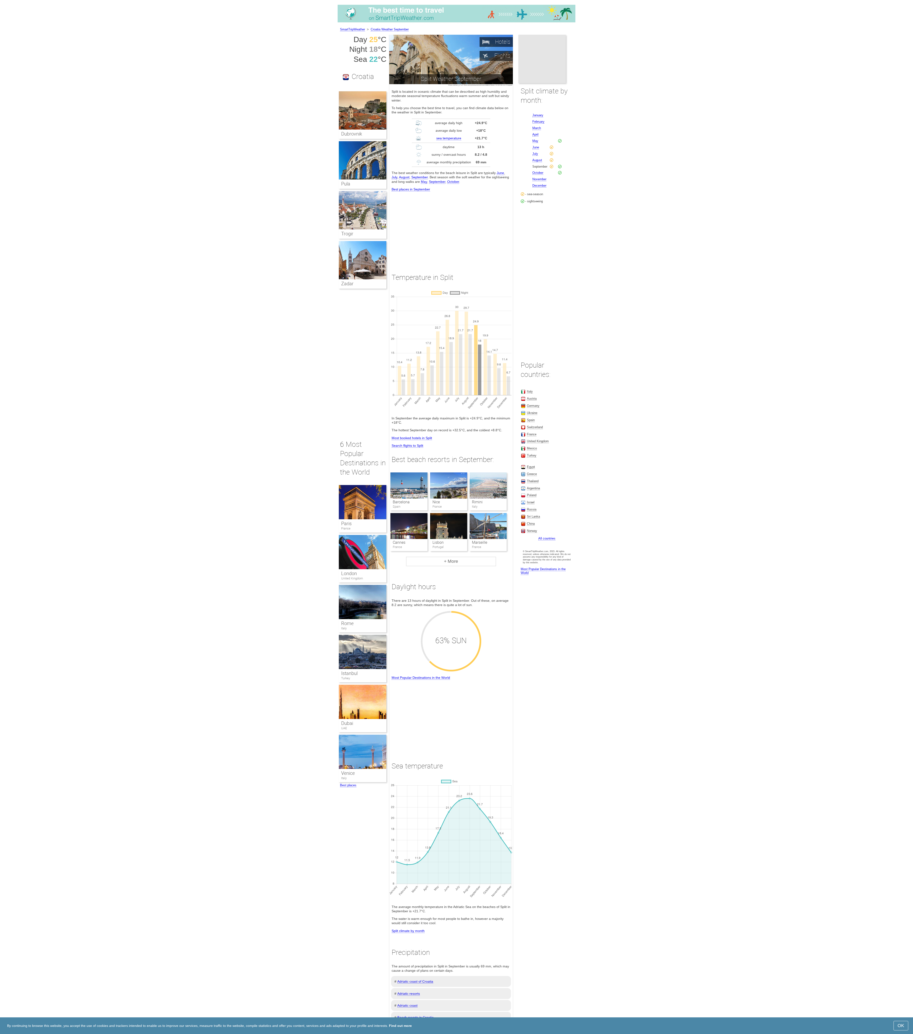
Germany (533, 406)
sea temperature (448, 138)
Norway (532, 531)
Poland (531, 495)
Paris (346, 523)
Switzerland (535, 427)
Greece (532, 474)
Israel (530, 502)
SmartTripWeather (352, 29)
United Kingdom (352, 578)
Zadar (347, 283)
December (539, 185)
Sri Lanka (533, 516)
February (538, 121)
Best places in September (411, 189)
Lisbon (438, 542)
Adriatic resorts (408, 993)
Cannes (399, 542)
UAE (344, 728)
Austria (532, 398)
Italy (344, 628)
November (539, 179)
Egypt (531, 467)
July (394, 177)
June (500, 173)
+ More (451, 561)
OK (901, 1025)
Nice (436, 502)
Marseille (479, 542)
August (404, 177)
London (349, 573)
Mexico (532, 448)
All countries (546, 538)
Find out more (400, 1026)
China (531, 523)
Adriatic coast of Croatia (415, 981)
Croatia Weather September (390, 29)
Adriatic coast (407, 1005)
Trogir (347, 234)
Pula (345, 184)
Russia (531, 509)
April (535, 134)
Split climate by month (408, 931)
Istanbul (349, 673)
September (419, 177)
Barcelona (401, 502)
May (424, 182)
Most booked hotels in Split (412, 438)
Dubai (347, 723)
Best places (348, 785)
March (536, 128)
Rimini (477, 502)
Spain (531, 420)
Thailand (533, 481)
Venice (348, 773)
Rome (347, 623)
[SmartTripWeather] (456, 22)
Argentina (533, 488)
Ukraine (532, 413)
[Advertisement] (451, 228)
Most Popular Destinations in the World (421, 678)
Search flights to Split (407, 445)
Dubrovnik (351, 134)
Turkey (345, 678)
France (345, 528)
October (453, 182)
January (537, 115)
